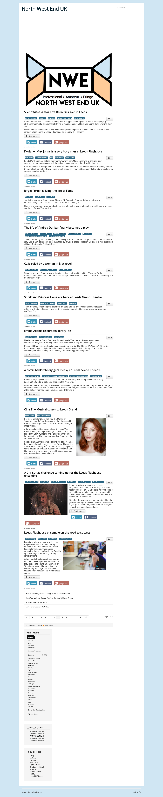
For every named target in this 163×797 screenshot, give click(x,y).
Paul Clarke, (72, 482)
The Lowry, (34, 769)
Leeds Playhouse (31, 118)
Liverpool (30, 693)
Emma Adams (59, 337)
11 (75, 617)
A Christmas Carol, (31, 482)
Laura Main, (73, 303)
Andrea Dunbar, (46, 234)
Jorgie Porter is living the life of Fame (48, 190)
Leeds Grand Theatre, (47, 303)
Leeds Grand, (29, 416)
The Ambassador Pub (57, 236)
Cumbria (30, 679)
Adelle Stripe (87, 234)
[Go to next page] (80, 617)
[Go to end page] (86, 617)
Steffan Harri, (62, 303)
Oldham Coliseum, (31, 234)
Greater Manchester (34, 686)
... (49, 617)
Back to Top (136, 792)
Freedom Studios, (74, 234)
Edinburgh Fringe (33, 663)
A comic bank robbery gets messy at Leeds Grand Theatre (62, 370)
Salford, (33, 758)
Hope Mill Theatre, (36, 776)
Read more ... (33, 136)
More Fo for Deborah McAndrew (37, 607)
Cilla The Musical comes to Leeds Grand (50, 409)
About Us (30, 641)
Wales (29, 702)
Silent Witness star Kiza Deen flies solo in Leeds (55, 112)
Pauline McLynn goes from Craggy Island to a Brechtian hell (48, 593)
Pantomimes (31, 674)
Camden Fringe (32, 661)
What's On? (31, 648)
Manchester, (34, 762)
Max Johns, (29, 158)
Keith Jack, (50, 197)
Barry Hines (59, 158)
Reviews (31, 655)
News (29, 643)
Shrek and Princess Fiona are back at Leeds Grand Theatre (63, 297)
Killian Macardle (96, 376)
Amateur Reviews (34, 651)
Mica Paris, (28, 197)
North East (31, 695)
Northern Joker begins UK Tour (37, 602)
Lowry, (32, 755)
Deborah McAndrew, (58, 482)
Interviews (31, 645)
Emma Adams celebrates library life (47, 331)
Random (42, 118)
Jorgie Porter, (39, 197)
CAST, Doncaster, (59, 234)
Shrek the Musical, (31, 303)
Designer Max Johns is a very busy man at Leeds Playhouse (63, 151)
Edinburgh (31, 684)
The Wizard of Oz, (31, 270)
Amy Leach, (45, 482)
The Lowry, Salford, (37, 767)
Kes (51, 158)
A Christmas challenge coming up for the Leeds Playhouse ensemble (62, 474)
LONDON (31, 691)
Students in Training (34, 658)
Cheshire (30, 677)
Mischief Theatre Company (79, 376)
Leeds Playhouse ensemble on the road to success (57, 532)
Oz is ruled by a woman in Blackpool (48, 263)
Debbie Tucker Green (65, 118)
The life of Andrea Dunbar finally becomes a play (56, 227)
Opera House (35, 764)
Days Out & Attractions (36, 710)
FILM (29, 670)
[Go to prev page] (32, 617)
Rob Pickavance (98, 482)
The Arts (30, 707)
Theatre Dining (33, 714)
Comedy (30, 668)
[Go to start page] (27, 617)
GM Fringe (31, 665)
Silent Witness (79, 118)
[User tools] (109, 119)
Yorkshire (30, 704)
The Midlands (32, 697)
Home (30, 637)
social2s (33, 147)
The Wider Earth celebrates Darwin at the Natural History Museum (50, 598)
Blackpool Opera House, (48, 270)
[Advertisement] (81, 32)
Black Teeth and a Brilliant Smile (36, 236)
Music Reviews (32, 672)
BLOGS (44, 655)
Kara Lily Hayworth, (43, 416)
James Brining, (30, 539)
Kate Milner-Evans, (65, 270)
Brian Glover (70, 158)
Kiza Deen (51, 118)
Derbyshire (31, 681)
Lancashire (31, 688)
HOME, (32, 774)
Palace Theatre (35, 771)
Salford (30, 700)
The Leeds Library (46, 337)
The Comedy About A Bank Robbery (55, 376)
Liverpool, (33, 760)
